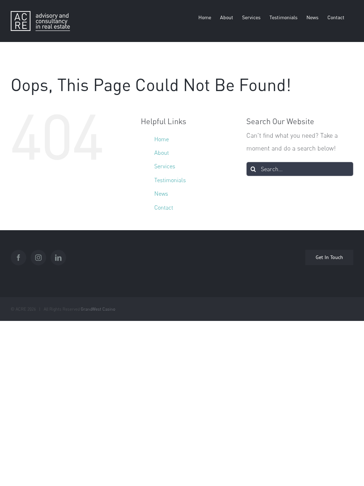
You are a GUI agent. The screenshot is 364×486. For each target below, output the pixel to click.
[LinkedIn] (58, 257)
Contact (163, 207)
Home (161, 139)
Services (164, 166)
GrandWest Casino (98, 309)
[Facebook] (18, 257)
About (161, 152)
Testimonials (170, 180)
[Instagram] (38, 257)
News (161, 193)
